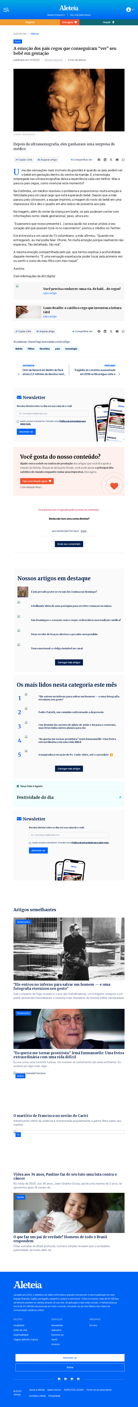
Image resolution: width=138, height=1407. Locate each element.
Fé (18, 1134)
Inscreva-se (57, 1334)
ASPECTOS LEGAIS (74, 1389)
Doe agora (67, 22)
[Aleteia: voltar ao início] (69, 8)
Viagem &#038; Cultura (25, 1339)
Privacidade (54, 1395)
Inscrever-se (26, 431)
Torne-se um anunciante (99, 1389)
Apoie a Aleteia (37, 1389)
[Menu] (23, 10)
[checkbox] (18, 422)
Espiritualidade (21, 1334)
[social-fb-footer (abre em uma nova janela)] (65, 1379)
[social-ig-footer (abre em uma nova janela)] (78, 1379)
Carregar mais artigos (69, 662)
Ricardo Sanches (54, 60)
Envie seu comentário (69, 544)
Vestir (54, 1339)
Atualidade (18, 1325)
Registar (30, 22)
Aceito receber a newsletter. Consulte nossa (53, 422)
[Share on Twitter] (111, 159)
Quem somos (54, 1389)
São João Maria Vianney (80, 15)
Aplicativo (56, 1330)
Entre (84, 531)
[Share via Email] (117, 159)
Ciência (35, 33)
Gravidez (45, 348)
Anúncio (55, 1344)
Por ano (93, 1325)
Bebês (18, 348)
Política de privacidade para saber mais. (90, 842)
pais (57, 348)
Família (20, 1197)
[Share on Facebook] (99, 159)
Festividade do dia (35, 797)
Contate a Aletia (37, 1395)
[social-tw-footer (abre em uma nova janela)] (72, 1379)
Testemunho (23, 921)
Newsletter (57, 1325)
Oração (107, 22)
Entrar (70, 1367)
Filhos (31, 348)
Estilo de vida (20, 33)
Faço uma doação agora (35, 481)
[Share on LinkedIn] (105, 159)
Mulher (20, 1075)
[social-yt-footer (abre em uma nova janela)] (59, 1379)
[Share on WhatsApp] (123, 159)
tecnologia (71, 348)
